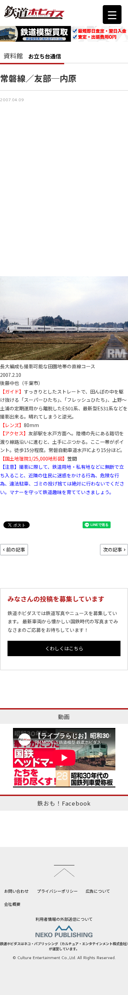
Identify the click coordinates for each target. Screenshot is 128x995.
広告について (98, 891)
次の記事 (112, 549)
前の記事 (15, 549)
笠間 (72, 458)
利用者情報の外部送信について (64, 919)
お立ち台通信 (44, 56)
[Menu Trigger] (112, 14)
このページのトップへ (64, 871)
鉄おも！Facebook (63, 803)
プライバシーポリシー (57, 891)
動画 (64, 717)
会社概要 (12, 904)
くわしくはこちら (64, 648)
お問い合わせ (16, 891)
